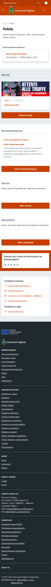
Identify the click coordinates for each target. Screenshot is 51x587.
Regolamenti (6, 380)
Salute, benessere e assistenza (13, 435)
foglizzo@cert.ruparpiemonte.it (17, 511)
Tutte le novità (25, 115)
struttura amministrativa (15, 139)
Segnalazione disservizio (11, 531)
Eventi (4, 484)
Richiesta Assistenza (9, 535)
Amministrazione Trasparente (13, 551)
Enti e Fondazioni (8, 361)
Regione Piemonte (10, 3)
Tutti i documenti (25, 242)
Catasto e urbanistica (10, 412)
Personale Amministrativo (11, 369)
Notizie (4, 467)
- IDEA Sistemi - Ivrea (25, 579)
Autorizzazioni (7, 409)
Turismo (4, 443)
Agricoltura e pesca (9, 393)
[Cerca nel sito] (44, 10)
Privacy (4, 554)
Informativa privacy (9, 539)
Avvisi (6, 100)
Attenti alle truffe (11, 105)
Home (5, 23)
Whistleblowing (7, 558)
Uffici (3, 377)
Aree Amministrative (9, 354)
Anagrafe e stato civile (10, 401)
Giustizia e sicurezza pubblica (13, 424)
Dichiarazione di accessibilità (12, 543)
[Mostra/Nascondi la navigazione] (2, 10)
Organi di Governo (8, 365)
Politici (4, 373)
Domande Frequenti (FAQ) (11, 524)
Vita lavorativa (7, 447)
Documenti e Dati (8, 358)
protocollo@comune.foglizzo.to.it (20, 508)
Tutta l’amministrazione (25, 169)
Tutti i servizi (25, 205)
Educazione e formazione (11, 420)
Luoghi (4, 481)
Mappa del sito (17, 582)
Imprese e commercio (10, 428)
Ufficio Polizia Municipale (16, 53)
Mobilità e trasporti (9, 432)
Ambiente (5, 397)
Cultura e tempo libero (10, 416)
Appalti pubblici (7, 405)
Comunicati (6, 464)
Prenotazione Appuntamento (13, 528)
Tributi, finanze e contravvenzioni (14, 439)
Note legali (5, 547)
